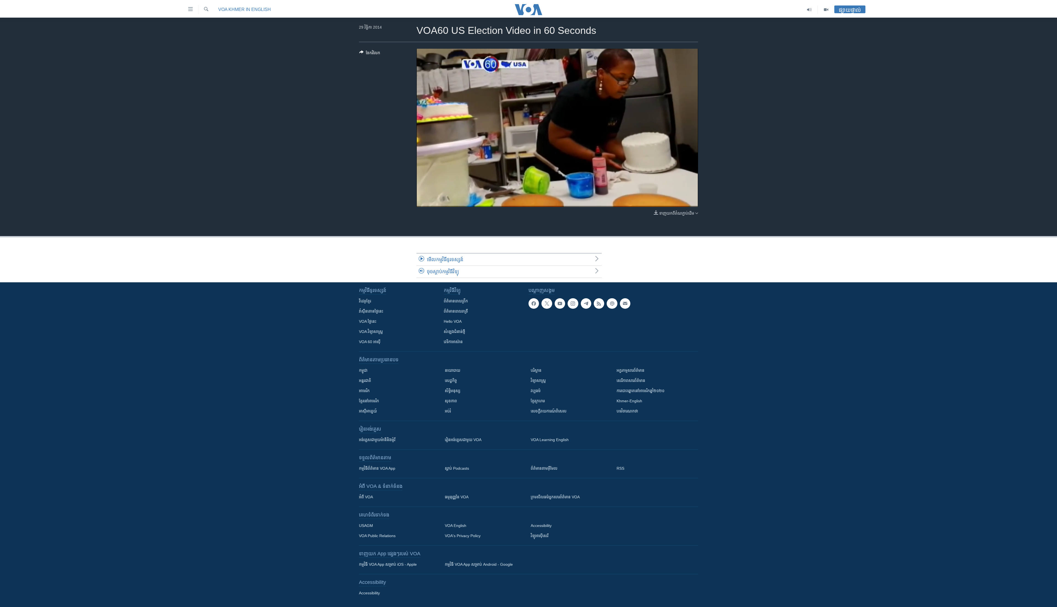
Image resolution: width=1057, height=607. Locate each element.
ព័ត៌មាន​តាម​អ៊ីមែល (544, 468)
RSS (620, 468)
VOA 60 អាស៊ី (369, 342)
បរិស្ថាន (536, 370)
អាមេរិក (364, 391)
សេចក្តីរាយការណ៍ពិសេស (548, 411)
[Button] (369, 54)
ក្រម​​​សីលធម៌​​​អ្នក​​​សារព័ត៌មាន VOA (555, 497)
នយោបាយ (452, 370)
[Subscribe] (625, 303)
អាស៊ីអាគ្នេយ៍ (368, 411)
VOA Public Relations (377, 536)
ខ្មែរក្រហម (538, 401)
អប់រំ (448, 411)
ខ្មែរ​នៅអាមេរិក (369, 401)
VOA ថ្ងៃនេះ (367, 321)
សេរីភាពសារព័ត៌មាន (631, 380)
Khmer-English (629, 401)
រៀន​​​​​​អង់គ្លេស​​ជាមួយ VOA (463, 440)
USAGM (366, 525)
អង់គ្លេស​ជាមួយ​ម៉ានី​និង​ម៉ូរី (377, 440)
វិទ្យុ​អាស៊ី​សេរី (539, 536)
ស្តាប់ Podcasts (457, 468)
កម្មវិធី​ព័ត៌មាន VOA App (377, 468)
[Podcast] (612, 303)
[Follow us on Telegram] (586, 303)
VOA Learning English (550, 440)
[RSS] (599, 303)
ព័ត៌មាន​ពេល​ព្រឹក (456, 301)
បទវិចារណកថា (627, 411)
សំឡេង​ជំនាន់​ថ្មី (454, 331)
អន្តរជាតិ (365, 380)
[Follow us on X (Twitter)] (546, 303)
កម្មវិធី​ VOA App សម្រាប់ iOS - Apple (388, 564)
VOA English (455, 525)
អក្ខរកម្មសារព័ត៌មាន (630, 370)
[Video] (826, 10)
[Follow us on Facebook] (533, 303)
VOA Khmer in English (244, 9)
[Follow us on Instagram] (573, 303)
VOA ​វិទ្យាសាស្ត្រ (371, 331)
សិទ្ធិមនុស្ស (452, 391)
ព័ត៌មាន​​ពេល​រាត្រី (456, 311)
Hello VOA (453, 321)
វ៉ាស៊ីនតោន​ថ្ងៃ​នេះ (371, 311)
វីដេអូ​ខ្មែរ (365, 301)
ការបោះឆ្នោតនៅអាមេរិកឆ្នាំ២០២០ (640, 391)
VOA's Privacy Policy (463, 536)
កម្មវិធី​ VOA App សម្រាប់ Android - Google (479, 564)
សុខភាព (451, 401)
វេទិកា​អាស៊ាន (453, 342)
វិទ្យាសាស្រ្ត (538, 380)
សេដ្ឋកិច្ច (451, 380)
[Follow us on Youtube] (560, 303)
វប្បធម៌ (536, 391)
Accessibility (541, 525)
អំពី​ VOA (366, 497)
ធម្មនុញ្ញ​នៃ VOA (456, 497)
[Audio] (809, 10)
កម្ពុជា (363, 370)
